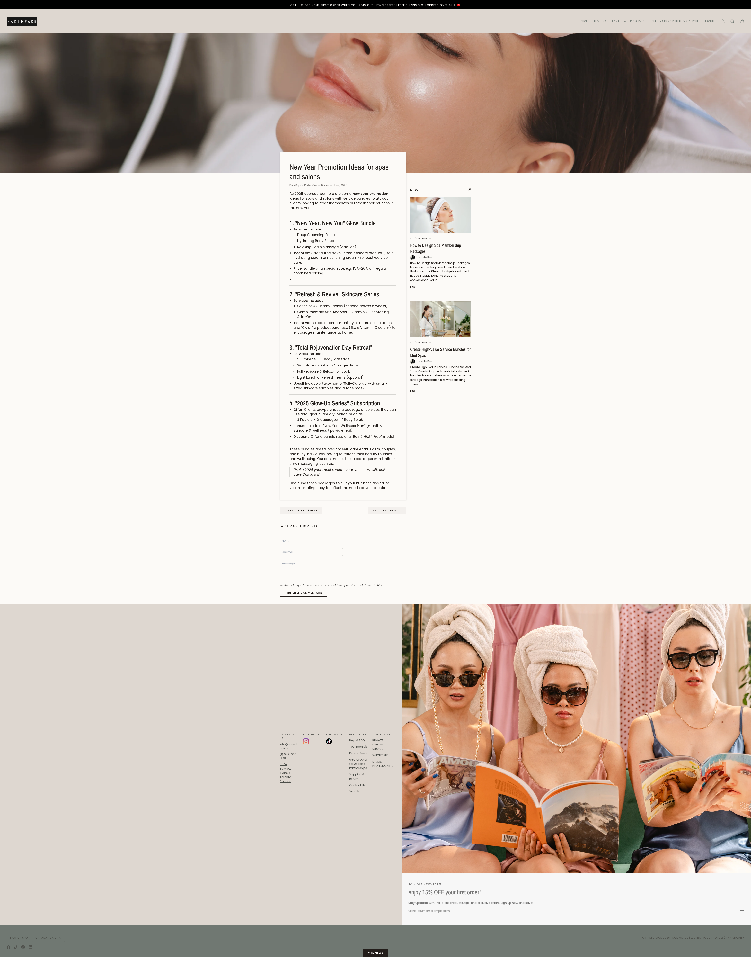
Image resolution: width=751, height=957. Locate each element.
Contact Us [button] (287, 736)
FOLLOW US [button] (311, 734)
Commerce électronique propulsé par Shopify (708, 938)
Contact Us (357, 785)
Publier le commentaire (303, 593)
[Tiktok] (15, 947)
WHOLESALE (380, 755)
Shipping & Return (356, 776)
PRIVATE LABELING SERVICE (378, 744)
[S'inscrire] (741, 910)
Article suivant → (387, 510)
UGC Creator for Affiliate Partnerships (358, 764)
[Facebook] (8, 947)
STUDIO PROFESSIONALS (382, 764)
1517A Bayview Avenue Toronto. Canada (286, 772)
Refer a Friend (358, 753)
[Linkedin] (30, 947)
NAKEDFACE (654, 938)
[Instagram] (23, 947)
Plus (413, 287)
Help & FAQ (357, 740)
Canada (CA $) (46, 938)
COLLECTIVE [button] (381, 734)
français (17, 938)
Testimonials (358, 747)
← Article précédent (300, 510)
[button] (675, 21)
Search (354, 791)
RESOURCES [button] (358, 734)
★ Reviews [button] (375, 953)
